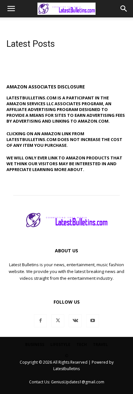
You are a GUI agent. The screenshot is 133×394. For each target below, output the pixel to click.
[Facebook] (40, 320)
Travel (100, 344)
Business (34, 344)
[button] (11, 8)
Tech (82, 344)
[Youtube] (92, 320)
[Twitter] (57, 320)
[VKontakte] (75, 320)
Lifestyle (60, 344)
